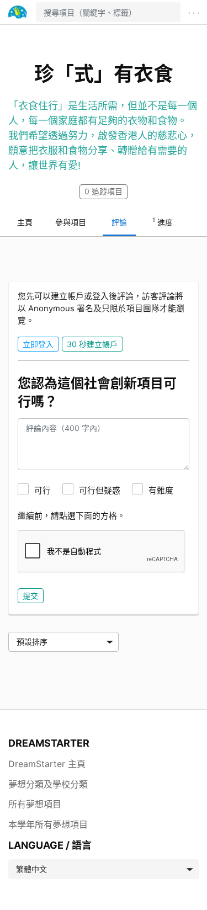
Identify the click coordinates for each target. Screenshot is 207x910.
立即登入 (38, 344)
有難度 (160, 491)
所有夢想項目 (34, 804)
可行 (42, 491)
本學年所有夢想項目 (48, 824)
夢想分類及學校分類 (48, 784)
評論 (119, 222)
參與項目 (70, 222)
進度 (162, 221)
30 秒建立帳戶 (92, 344)
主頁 (25, 222)
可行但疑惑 (99, 491)
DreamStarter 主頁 (47, 763)
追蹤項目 (103, 191)
